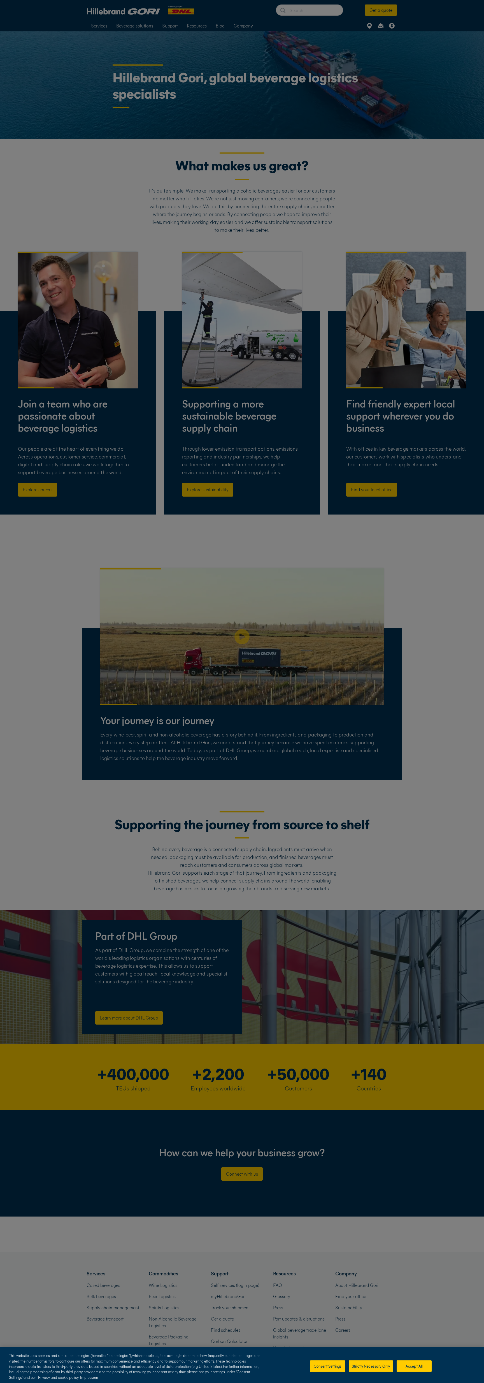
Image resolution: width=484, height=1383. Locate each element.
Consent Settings (327, 1366)
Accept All (414, 1366)
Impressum (89, 1377)
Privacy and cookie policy (58, 1377)
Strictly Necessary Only (371, 1366)
